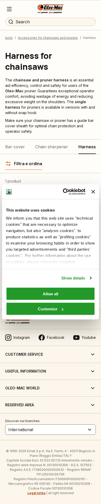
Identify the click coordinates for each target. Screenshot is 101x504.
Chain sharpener (51, 146)
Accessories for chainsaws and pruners (48, 38)
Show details (73, 278)
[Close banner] (93, 191)
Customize (47, 309)
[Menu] (9, 9)
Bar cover (15, 146)
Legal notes (36, 493)
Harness (87, 146)
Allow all (50, 293)
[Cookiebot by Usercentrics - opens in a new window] (64, 191)
